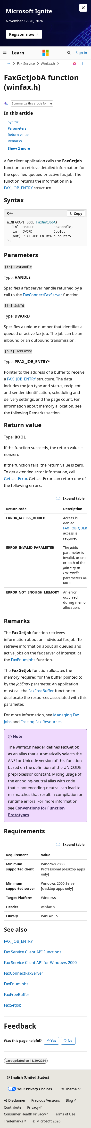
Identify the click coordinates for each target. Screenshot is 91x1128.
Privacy (33, 1107)
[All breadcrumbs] (8, 63)
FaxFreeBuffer (41, 690)
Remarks (15, 141)
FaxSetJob (13, 1005)
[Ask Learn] (75, 63)
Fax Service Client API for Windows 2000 (40, 962)
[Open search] (69, 52)
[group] (45, 558)
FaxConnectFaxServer (42, 294)
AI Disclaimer (14, 1100)
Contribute (12, 1107)
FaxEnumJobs (23, 659)
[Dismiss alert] (83, 8)
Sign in (81, 52)
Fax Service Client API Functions (32, 952)
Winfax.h (48, 63)
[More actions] (83, 63)
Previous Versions (45, 1100)
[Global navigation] (5, 52)
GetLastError (15, 478)
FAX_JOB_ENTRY (18, 188)
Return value (18, 134)
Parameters (17, 128)
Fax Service (26, 63)
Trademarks (13, 1121)
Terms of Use (64, 1114)
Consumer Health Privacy (24, 1114)
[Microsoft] (45, 53)
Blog (69, 1100)
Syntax (13, 121)
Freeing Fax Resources (41, 721)
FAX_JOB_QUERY (76, 528)
